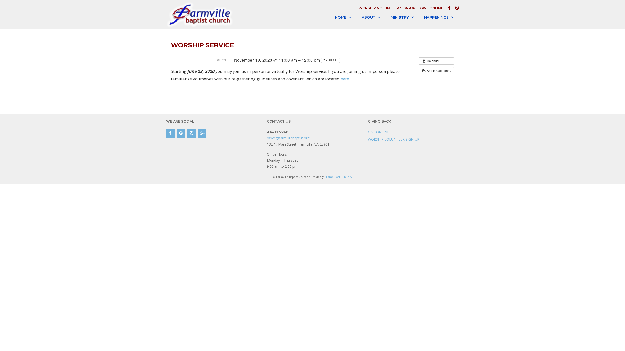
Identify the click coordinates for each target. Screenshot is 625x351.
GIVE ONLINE (431, 8)
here (345, 79)
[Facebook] (170, 133)
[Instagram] (191, 133)
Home (340, 17)
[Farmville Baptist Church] (201, 14)
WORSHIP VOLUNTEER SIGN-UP (386, 8)
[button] (436, 70)
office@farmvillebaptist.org (288, 138)
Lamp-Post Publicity (339, 177)
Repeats (332, 60)
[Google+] (202, 133)
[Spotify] (181, 133)
